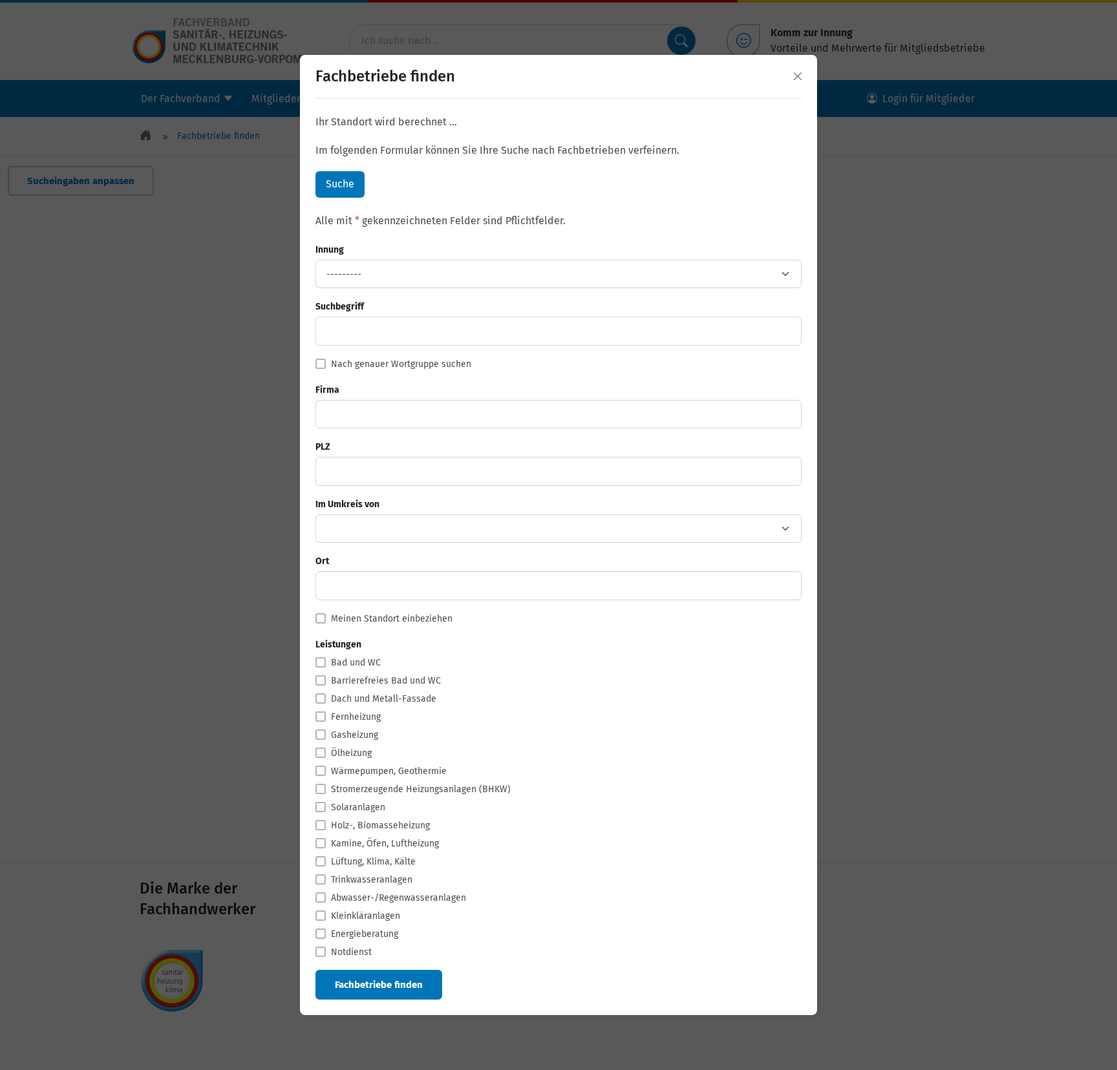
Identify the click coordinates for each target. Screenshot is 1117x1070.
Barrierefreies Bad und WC (386, 680)
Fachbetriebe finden (379, 985)
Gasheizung (354, 734)
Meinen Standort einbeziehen (391, 618)
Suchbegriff (339, 306)
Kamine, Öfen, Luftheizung (385, 843)
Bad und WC (356, 662)
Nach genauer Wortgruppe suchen (401, 364)
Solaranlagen (358, 807)
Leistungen (338, 644)
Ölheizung (351, 753)
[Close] (797, 76)
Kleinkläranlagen (365, 915)
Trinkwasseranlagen (371, 879)
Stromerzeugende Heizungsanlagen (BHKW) (421, 789)
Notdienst (351, 952)
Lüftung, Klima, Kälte (373, 861)
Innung (329, 249)
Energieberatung (364, 933)
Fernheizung (356, 716)
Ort (322, 561)
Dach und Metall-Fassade (383, 698)
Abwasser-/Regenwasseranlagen (398, 897)
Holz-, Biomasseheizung (380, 825)
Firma (327, 389)
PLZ (322, 446)
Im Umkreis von (347, 504)
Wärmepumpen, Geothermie (389, 771)
